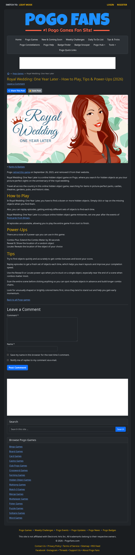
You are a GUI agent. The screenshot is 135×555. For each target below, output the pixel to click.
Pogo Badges (109, 530)
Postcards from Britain (18, 217)
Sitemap (85, 546)
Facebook (40, 550)
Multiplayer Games (18, 498)
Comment (13, 315)
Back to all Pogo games (18, 299)
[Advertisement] (67, 63)
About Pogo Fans (91, 550)
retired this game (21, 172)
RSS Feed (95, 546)
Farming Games (17, 475)
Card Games (15, 456)
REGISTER (122, 4)
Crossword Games (18, 470)
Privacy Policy (54, 546)
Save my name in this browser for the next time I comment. (39, 354)
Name (11, 344)
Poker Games (16, 503)
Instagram (52, 550)
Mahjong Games (17, 484)
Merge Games (16, 494)
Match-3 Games (17, 489)
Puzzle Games (16, 508)
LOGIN (110, 4)
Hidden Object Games (20, 479)
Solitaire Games (17, 513)
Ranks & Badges (17, 166)
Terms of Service (71, 546)
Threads (63, 550)
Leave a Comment (16, 83)
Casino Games (16, 460)
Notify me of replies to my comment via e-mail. (33, 360)
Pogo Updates (78, 530)
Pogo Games (18, 73)
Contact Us (40, 546)
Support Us (75, 550)
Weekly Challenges (44, 530)
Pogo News (94, 530)
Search (120, 429)
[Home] (8, 73)
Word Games (15, 517)
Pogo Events (62, 530)
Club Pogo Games (18, 465)
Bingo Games (16, 446)
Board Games (16, 451)
